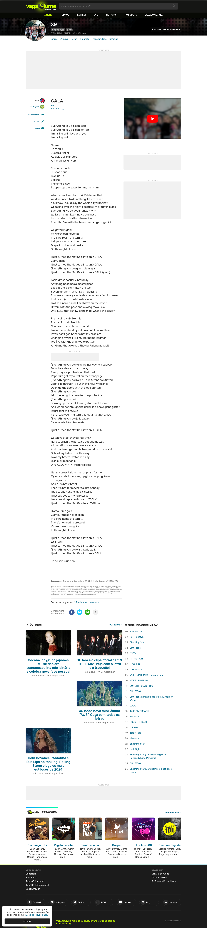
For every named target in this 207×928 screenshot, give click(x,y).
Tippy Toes (135, 733)
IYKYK (133, 653)
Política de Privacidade (164, 881)
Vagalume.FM (153, 14)
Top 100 (64, 14)
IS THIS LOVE (137, 637)
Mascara (134, 716)
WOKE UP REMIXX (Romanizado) (147, 675)
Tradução (34, 106)
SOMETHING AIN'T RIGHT (143, 686)
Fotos (74, 39)
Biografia (84, 39)
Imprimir (37, 128)
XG (54, 24)
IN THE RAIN (136, 658)
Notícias (111, 14)
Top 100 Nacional (35, 881)
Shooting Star (137, 642)
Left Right (135, 647)
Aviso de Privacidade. (36, 914)
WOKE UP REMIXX (139, 680)
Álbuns (64, 39)
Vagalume (41, 6)
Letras (54, 39)
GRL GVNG (135, 691)
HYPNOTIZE (136, 631)
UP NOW (134, 727)
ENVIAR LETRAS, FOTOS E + (167, 29)
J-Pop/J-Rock (58, 30)
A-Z (96, 14)
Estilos (82, 14)
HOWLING (135, 664)
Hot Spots (131, 14)
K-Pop (69, 30)
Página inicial (56, 33)
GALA (133, 705)
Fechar (27, 921)
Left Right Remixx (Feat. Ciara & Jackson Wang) (151, 698)
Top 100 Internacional (37, 885)
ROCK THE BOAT (138, 722)
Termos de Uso (159, 877)
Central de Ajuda (160, 873)
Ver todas (114, 625)
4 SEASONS (136, 669)
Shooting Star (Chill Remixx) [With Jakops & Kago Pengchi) (148, 756)
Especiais (31, 873)
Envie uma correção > (87, 602)
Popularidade (99, 39)
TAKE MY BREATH (139, 711)
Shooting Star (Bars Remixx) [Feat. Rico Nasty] (151, 771)
